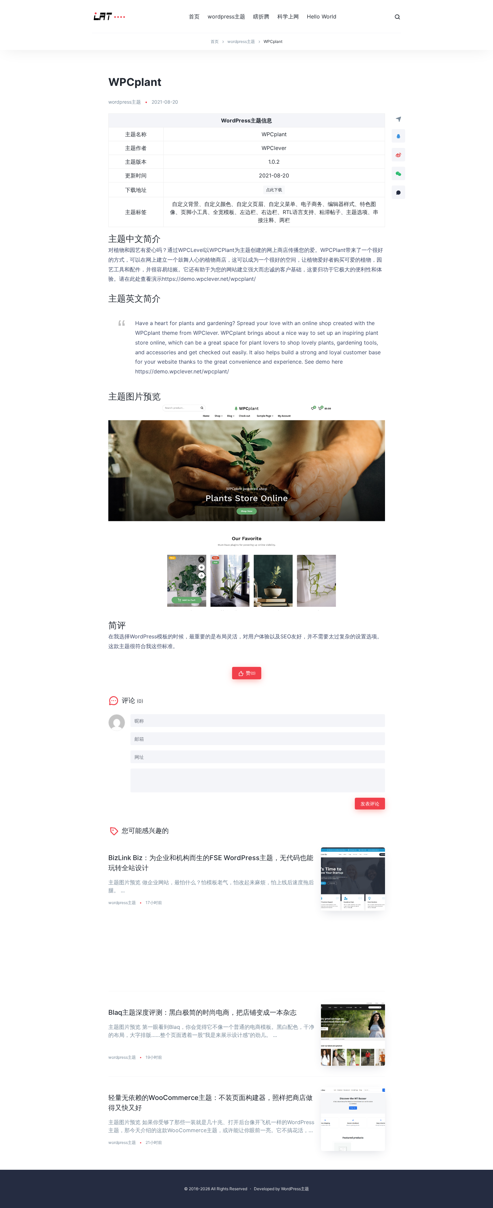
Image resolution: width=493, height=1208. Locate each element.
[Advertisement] (246, 956)
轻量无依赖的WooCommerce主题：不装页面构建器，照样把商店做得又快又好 (210, 1103)
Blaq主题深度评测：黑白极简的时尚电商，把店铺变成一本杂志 (202, 1012)
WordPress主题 (295, 1188)
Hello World (321, 16)
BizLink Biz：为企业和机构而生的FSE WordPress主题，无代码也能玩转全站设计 (210, 863)
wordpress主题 (226, 16)
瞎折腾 (261, 16)
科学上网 (288, 16)
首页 (194, 16)
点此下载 (274, 189)
